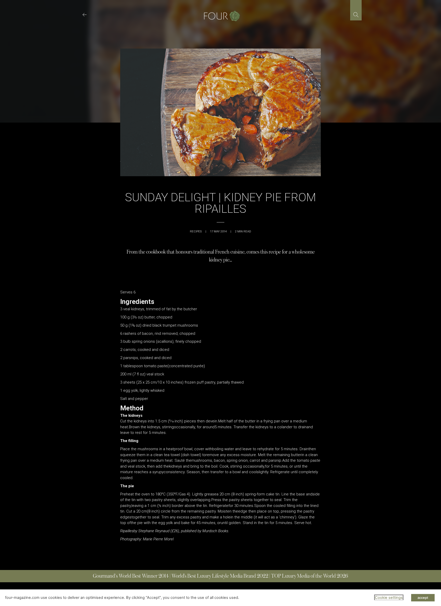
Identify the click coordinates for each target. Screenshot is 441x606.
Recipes (196, 231)
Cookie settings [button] (389, 597)
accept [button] (423, 598)
